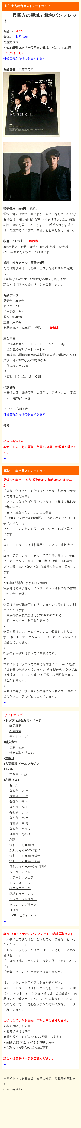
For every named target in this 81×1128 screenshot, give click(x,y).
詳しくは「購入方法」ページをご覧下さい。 (33, 284)
